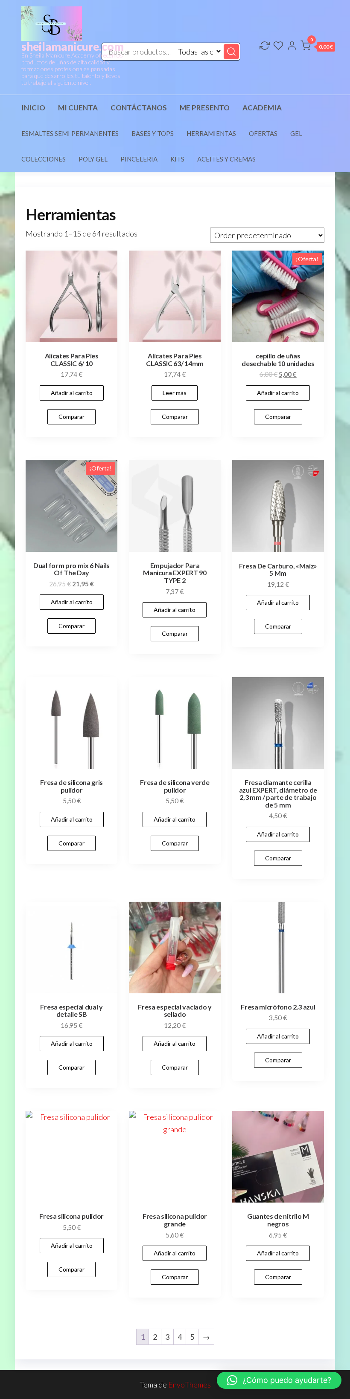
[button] (317, 47)
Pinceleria (139, 159)
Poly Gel (93, 159)
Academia (262, 107)
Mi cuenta (78, 107)
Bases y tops (152, 133)
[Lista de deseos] (278, 46)
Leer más (175, 392)
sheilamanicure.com (72, 46)
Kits (177, 159)
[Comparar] (265, 46)
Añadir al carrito (72, 392)
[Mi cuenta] (292, 46)
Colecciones (43, 159)
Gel (296, 133)
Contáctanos (139, 107)
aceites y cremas (226, 159)
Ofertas (263, 133)
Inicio (33, 107)
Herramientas (211, 133)
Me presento (205, 107)
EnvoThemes (189, 1384)
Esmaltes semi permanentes (70, 133)
